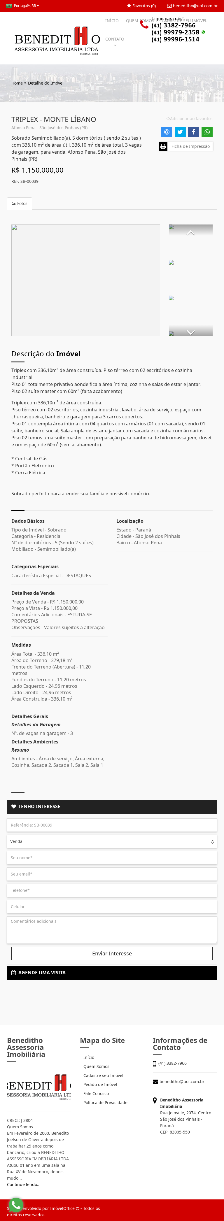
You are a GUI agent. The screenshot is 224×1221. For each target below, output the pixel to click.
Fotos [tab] (21, 203)
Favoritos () (143, 5)
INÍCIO (112, 20)
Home (17, 83)
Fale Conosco (95, 1093)
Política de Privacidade (104, 1102)
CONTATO (114, 39)
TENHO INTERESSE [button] (38, 806)
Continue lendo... (24, 1184)
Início (88, 1057)
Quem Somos (95, 1066)
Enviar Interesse (112, 953)
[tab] (112, 807)
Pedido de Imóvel (99, 1084)
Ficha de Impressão (189, 146)
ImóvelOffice (62, 1208)
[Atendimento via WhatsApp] (16, 1205)
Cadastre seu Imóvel (102, 1075)
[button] (191, 230)
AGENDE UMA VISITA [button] (41, 972)
